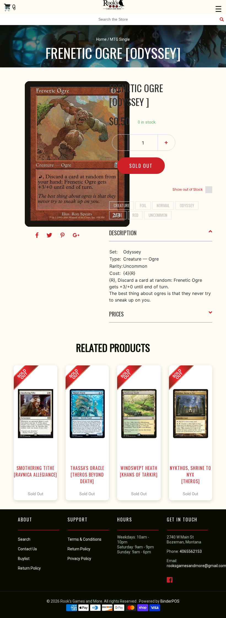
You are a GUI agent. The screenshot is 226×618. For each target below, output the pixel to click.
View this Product (38, 433)
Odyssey (187, 205)
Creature (122, 205)
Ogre (118, 215)
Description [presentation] (122, 233)
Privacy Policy (79, 558)
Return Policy (79, 549)
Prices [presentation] (116, 314)
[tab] (160, 235)
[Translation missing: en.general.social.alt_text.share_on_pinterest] (63, 235)
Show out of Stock (188, 189)
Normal (163, 205)
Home (101, 39)
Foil (143, 205)
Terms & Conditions (84, 539)
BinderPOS (169, 601)
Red (135, 215)
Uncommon (158, 215)
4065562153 (191, 551)
